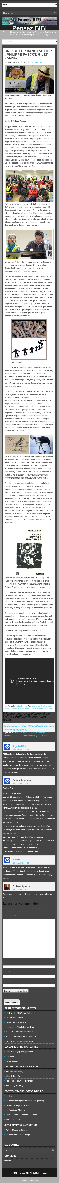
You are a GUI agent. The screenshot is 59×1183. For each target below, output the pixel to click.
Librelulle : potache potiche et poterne (21, 1114)
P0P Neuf (10, 1056)
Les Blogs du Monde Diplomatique (20, 1027)
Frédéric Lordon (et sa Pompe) (18, 1134)
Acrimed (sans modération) (17, 1129)
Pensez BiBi (29, 28)
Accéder (7, 1160)
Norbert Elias (29, 708)
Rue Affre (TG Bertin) (14, 1085)
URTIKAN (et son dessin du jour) (19, 1041)
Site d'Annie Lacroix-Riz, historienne (21, 1036)
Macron (21, 708)
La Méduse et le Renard (16, 1022)
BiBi (15, 859)
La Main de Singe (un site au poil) (20, 1105)
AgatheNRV (19, 746)
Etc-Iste (9, 1096)
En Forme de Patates (14, 1017)
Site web (6, 981)
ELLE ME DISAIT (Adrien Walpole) (20, 1013)
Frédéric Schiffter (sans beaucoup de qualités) (25, 1100)
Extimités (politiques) (14, 1071)
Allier (45, 706)
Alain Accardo (37, 706)
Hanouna (13, 708)
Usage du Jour (12, 1061)
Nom (5, 962)
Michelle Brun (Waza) (15, 1076)
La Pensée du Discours (15, 1110)
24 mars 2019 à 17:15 (21, 749)
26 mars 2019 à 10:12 (21, 783)
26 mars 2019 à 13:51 (21, 863)
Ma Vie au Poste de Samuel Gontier (20, 1031)
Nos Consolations (13, 1119)
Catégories (19, 706)
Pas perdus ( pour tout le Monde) (19, 1080)
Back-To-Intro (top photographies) (19, 1051)
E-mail (6, 972)
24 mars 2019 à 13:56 (21, 730)
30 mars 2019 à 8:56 (20, 889)
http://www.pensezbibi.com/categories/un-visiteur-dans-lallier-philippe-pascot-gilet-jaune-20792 (27, 734)
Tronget (50, 708)
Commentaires (11, 1002)
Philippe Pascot (40, 708)
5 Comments (36, 62)
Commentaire (9, 915)
